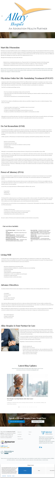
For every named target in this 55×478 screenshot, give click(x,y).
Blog (29, 434)
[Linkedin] (41, 447)
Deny (39, 470)
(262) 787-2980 (5, 447)
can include (7, 102)
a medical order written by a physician (21, 129)
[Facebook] (39, 447)
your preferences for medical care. (34, 258)
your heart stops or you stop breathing (38, 131)
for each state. (34, 82)
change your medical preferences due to (40, 310)
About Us (19, 432)
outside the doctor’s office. (16, 85)
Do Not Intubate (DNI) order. (11, 132)
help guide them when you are (43, 288)
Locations (20, 434)
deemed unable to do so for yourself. (14, 177)
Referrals (19, 436)
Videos (30, 431)
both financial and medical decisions (31, 201)
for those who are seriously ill (37, 117)
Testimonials (20, 438)
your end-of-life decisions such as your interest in (19, 261)
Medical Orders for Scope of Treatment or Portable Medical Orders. (18, 83)
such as (18, 87)
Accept (25, 470)
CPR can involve (46, 136)
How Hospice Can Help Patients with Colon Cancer (20, 398)
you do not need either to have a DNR (37, 151)
